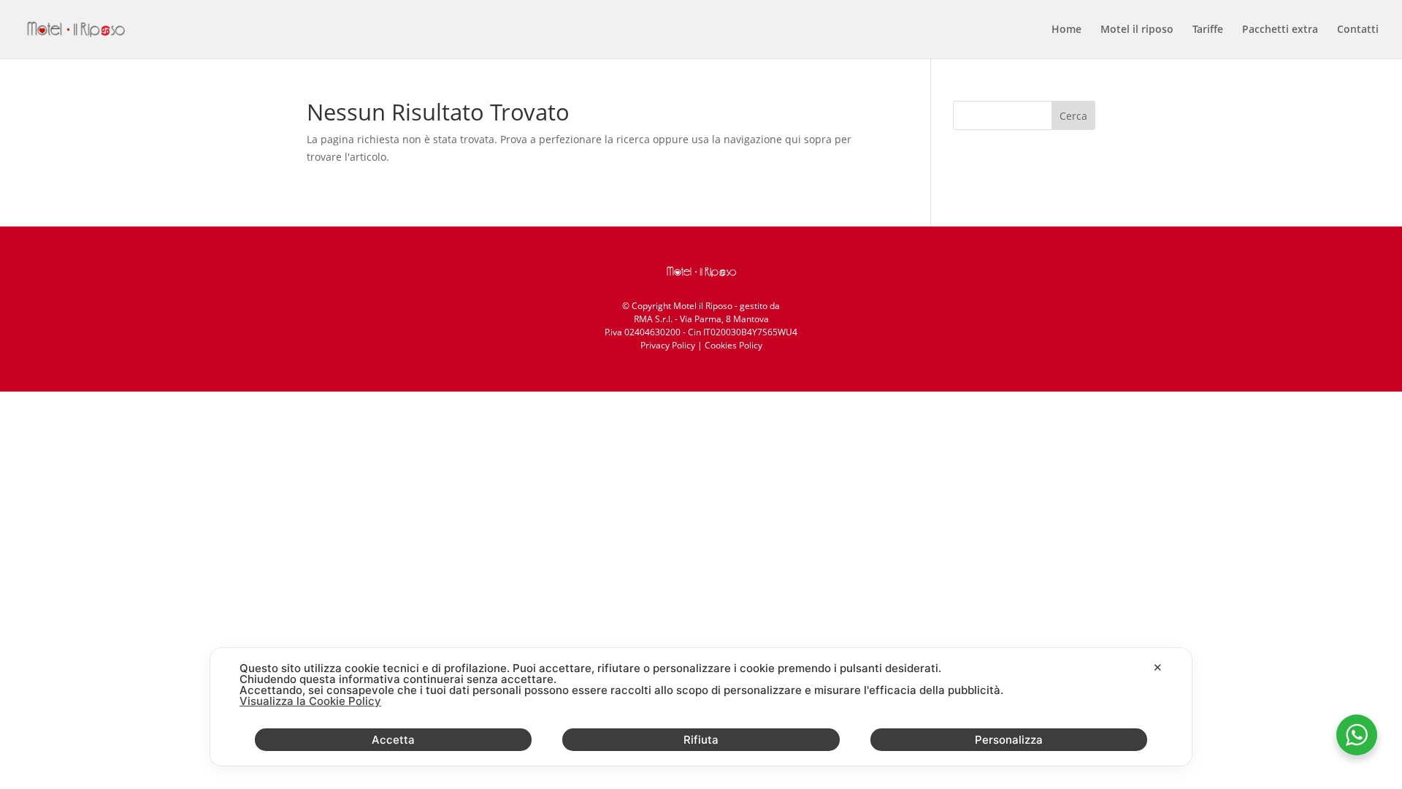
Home (1066, 30)
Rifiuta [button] (701, 740)
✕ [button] (1157, 667)
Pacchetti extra (1280, 30)
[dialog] (701, 707)
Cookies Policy (733, 345)
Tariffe (1207, 30)
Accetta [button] (393, 740)
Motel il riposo (1136, 30)
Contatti (1358, 30)
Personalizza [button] (1009, 740)
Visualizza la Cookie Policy (310, 700)
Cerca (1073, 116)
